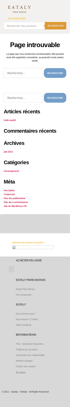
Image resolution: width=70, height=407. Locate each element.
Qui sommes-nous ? (26, 313)
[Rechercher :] (22, 73)
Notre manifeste (23, 325)
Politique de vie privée (27, 349)
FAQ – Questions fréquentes (29, 344)
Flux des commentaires (16, 202)
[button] (11, 269)
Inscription (9, 190)
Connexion (9, 194)
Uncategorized (11, 171)
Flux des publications (14, 198)
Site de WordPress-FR (15, 206)
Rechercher (55, 25)
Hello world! (10, 120)
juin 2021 (8, 151)
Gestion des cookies (26, 366)
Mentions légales (24, 361)
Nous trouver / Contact (27, 319)
